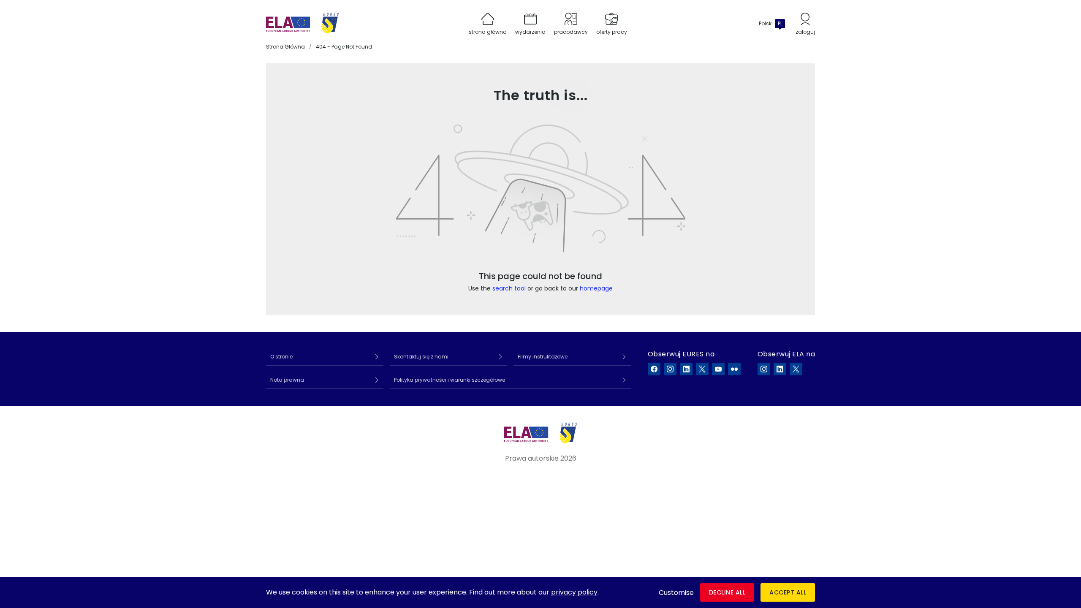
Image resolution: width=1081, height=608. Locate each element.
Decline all (727, 592)
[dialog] (540, 592)
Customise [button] (676, 592)
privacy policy (574, 592)
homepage (596, 288)
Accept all (787, 592)
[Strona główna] (302, 24)
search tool (509, 288)
